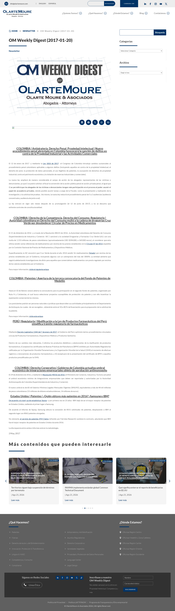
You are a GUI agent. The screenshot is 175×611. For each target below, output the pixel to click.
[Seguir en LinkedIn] (145, 4)
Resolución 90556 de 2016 (54, 375)
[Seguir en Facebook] (150, 4)
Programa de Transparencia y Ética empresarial (108, 602)
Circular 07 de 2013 (94, 244)
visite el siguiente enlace (39, 269)
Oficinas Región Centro (132, 532)
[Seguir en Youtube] (161, 4)
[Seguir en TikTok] (81, 578)
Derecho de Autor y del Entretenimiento (28, 543)
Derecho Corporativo (76, 543)
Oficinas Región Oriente (132, 549)
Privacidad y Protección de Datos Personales (85, 554)
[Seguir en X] (166, 4)
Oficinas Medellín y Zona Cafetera (136, 538)
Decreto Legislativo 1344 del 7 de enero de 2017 (37, 332)
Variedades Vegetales (75, 549)
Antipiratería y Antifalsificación (79, 532)
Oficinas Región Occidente (133, 554)
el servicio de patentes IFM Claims (34, 419)
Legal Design (72, 565)
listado (92, 253)
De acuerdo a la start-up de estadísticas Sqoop (28, 400)
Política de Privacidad (56, 602)
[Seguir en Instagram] (155, 4)
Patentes (15, 532)
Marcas (15, 538)
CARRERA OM (129, 3)
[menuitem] (72, 13)
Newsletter (14, 51)
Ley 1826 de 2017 (51, 163)
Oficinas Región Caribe (131, 543)
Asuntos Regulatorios (76, 538)
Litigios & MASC (18, 554)
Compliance (17, 565)
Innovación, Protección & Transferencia (28, 549)
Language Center (74, 560)
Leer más (15, 500)
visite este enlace (36, 316)
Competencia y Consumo (22, 560)
